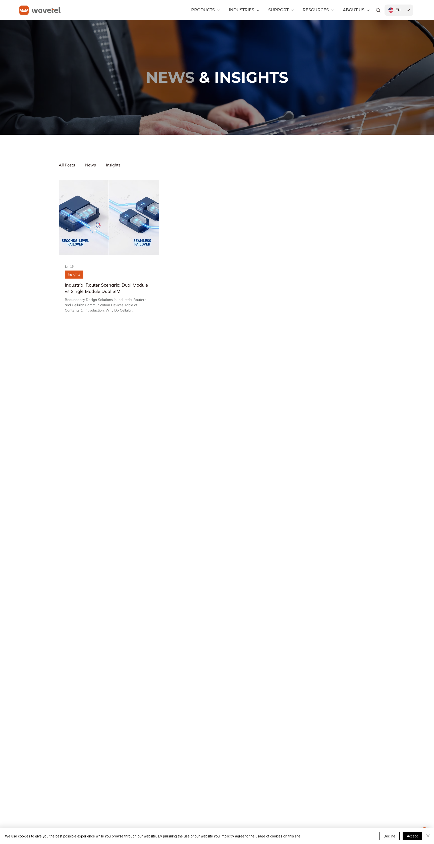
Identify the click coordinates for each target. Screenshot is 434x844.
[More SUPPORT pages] (292, 10)
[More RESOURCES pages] (332, 10)
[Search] (378, 10)
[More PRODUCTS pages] (218, 10)
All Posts (67, 164)
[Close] (428, 836)
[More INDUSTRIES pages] (258, 10)
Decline (389, 835)
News (90, 164)
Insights (113, 164)
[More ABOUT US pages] (368, 10)
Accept (412, 835)
